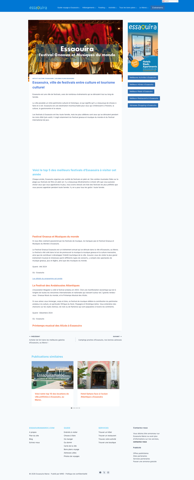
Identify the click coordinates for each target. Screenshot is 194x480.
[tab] (71, 408)
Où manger (68, 439)
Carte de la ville (70, 446)
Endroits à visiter (70, 432)
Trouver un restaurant (107, 436)
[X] (104, 472)
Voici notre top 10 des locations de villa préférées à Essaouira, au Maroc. (52, 397)
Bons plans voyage (71, 449)
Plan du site (34, 436)
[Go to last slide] (34, 383)
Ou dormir (68, 442)
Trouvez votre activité (107, 439)
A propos (32, 432)
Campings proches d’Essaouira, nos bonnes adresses (100, 338)
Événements (157, 8)
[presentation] (52, 375)
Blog (31, 439)
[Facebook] (100, 472)
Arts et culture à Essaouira (43, 78)
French (166, 1)
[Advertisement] (75, 141)
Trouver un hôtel (105, 432)
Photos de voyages (71, 456)
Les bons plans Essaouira (64, 78)
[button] (143, 77)
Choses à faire (70, 436)
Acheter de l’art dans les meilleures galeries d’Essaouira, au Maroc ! (47, 340)
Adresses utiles (70, 453)
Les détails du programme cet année (47, 279)
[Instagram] (108, 472)
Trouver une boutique (107, 442)
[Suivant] (116, 383)
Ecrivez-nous (34, 442)
